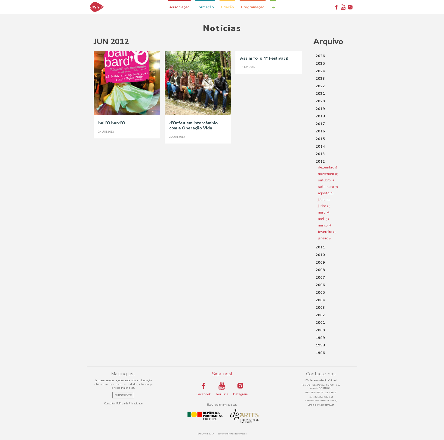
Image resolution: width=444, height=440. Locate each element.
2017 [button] (320, 123)
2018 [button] (320, 116)
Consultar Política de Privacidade (123, 403)
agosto (325, 193)
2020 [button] (320, 101)
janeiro (325, 238)
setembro (328, 186)
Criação (227, 7)
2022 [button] (320, 86)
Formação (205, 7)
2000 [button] (320, 330)
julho (324, 199)
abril (323, 218)
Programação (253, 7)
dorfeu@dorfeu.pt (324, 404)
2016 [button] (320, 131)
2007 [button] (320, 277)
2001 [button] (320, 322)
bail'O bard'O (111, 123)
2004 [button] (320, 300)
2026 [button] (320, 55)
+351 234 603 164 (323, 397)
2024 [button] (320, 71)
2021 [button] (320, 93)
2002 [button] (320, 315)
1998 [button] (320, 345)
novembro (328, 173)
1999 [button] (320, 337)
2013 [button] (320, 153)
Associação (179, 7)
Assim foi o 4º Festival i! (264, 58)
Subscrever (123, 395)
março (325, 225)
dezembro (328, 167)
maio (324, 212)
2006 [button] (320, 284)
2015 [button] (320, 138)
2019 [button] (320, 108)
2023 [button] (320, 78)
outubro (326, 180)
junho (324, 205)
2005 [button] (320, 292)
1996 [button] (320, 352)
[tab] (332, 56)
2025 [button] (320, 63)
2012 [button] (320, 161)
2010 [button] (320, 254)
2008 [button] (320, 269)
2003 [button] (320, 307)
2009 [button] (320, 262)
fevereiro (327, 231)
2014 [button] (320, 146)
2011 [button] (320, 247)
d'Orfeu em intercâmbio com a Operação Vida (193, 125)
